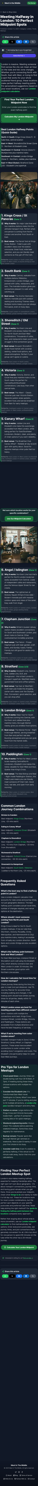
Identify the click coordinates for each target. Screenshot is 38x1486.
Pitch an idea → (28, 1258)
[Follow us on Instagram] (19, 1472)
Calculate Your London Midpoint (20, 1247)
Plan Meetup (31, 3)
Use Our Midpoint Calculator (19, 519)
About (10, 1475)
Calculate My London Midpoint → (19, 118)
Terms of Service (26, 1475)
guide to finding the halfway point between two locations (19, 1211)
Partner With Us (21, 1479)
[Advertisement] (19, 484)
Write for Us (9, 1479)
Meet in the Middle (12, 3)
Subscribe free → (19, 55)
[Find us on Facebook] (22, 1472)
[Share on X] (12, 41)
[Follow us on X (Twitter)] (16, 1472)
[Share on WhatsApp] (5, 41)
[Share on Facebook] (19, 41)
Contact (32, 1479)
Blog (16, 1475)
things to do (16, 1195)
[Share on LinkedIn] (26, 41)
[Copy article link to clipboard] (33, 41)
